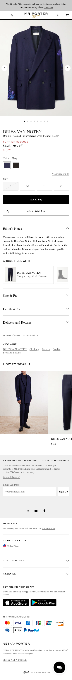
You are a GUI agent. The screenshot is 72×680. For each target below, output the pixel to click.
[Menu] (4, 15)
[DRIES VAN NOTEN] (36, 68)
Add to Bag (36, 199)
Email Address (11, 484)
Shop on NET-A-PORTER (15, 659)
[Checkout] (65, 15)
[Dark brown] (16, 165)
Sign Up (63, 491)
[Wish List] (12, 15)
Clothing (34, 349)
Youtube (36, 510)
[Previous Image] (4, 68)
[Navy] (7, 165)
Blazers (46, 349)
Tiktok (44, 510)
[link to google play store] (43, 602)
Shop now (48, 7)
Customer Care (48, 528)
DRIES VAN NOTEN (22, 131)
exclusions (24, 472)
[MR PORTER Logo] (16, 643)
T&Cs (13, 472)
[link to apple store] (16, 602)
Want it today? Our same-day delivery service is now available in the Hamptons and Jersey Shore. (36, 5)
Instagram (28, 510)
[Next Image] (68, 68)
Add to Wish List (36, 211)
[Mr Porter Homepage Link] (36, 15)
